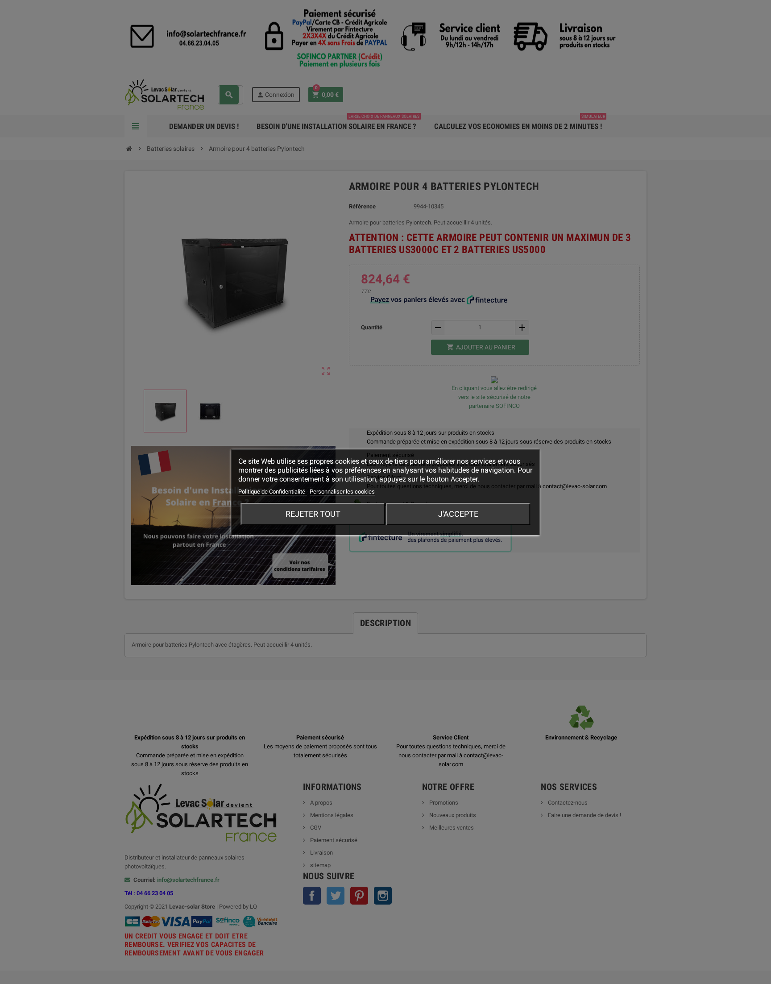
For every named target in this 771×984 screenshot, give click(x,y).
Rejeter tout (313, 514)
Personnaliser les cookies (342, 491)
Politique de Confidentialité (272, 491)
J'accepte (458, 514)
